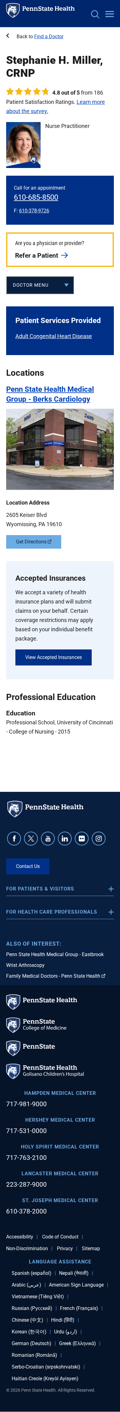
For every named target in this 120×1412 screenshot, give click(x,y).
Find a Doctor (48, 36)
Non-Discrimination (27, 1248)
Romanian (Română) (34, 1355)
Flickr (82, 838)
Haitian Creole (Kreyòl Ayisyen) (45, 1379)
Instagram (99, 838)
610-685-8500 (36, 197)
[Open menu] (109, 14)
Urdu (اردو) (65, 1332)
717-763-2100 (26, 1157)
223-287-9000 (26, 1184)
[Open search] (95, 15)
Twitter (31, 838)
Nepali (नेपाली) (74, 1273)
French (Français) (79, 1308)
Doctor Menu (31, 285)
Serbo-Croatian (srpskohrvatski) (46, 1367)
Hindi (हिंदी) (62, 1320)
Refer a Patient (36, 255)
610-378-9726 (34, 211)
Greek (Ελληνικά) (77, 1343)
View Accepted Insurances (53, 657)
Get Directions (31, 542)
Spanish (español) (31, 1273)
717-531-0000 (26, 1131)
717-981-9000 (26, 1104)
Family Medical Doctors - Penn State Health (53, 976)
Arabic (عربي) (26, 1285)
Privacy (65, 1248)
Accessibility (19, 1237)
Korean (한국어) (29, 1332)
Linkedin (65, 838)
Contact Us (28, 866)
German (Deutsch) (31, 1343)
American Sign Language (76, 1285)
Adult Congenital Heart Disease (53, 336)
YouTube (48, 838)
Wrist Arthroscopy (25, 965)
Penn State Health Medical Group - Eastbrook (55, 954)
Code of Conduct (60, 1237)
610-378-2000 (26, 1211)
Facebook (14, 838)
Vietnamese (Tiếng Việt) (38, 1297)
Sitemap (91, 1248)
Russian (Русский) (32, 1308)
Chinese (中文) (27, 1320)
